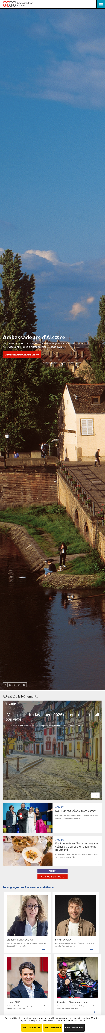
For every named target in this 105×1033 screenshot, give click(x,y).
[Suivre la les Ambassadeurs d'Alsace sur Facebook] (5, 684)
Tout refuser (53, 1027)
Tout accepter (32, 1027)
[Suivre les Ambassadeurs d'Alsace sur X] (10, 684)
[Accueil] (18, 4)
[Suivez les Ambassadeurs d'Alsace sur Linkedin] (19, 684)
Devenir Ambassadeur (20, 354)
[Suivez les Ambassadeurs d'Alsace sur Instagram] (24, 684)
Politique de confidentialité (42, 1020)
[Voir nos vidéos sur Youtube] (14, 684)
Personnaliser (74, 1027)
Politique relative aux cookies (71, 1020)
